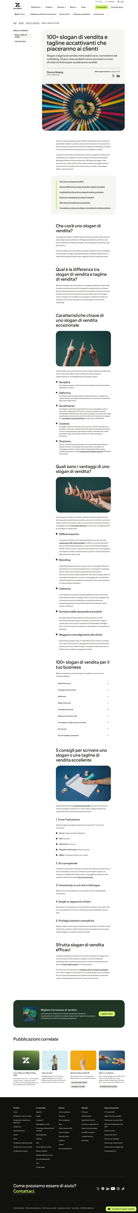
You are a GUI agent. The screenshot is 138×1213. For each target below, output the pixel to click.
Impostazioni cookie (63, 1208)
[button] (81, 683)
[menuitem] (121, 2)
